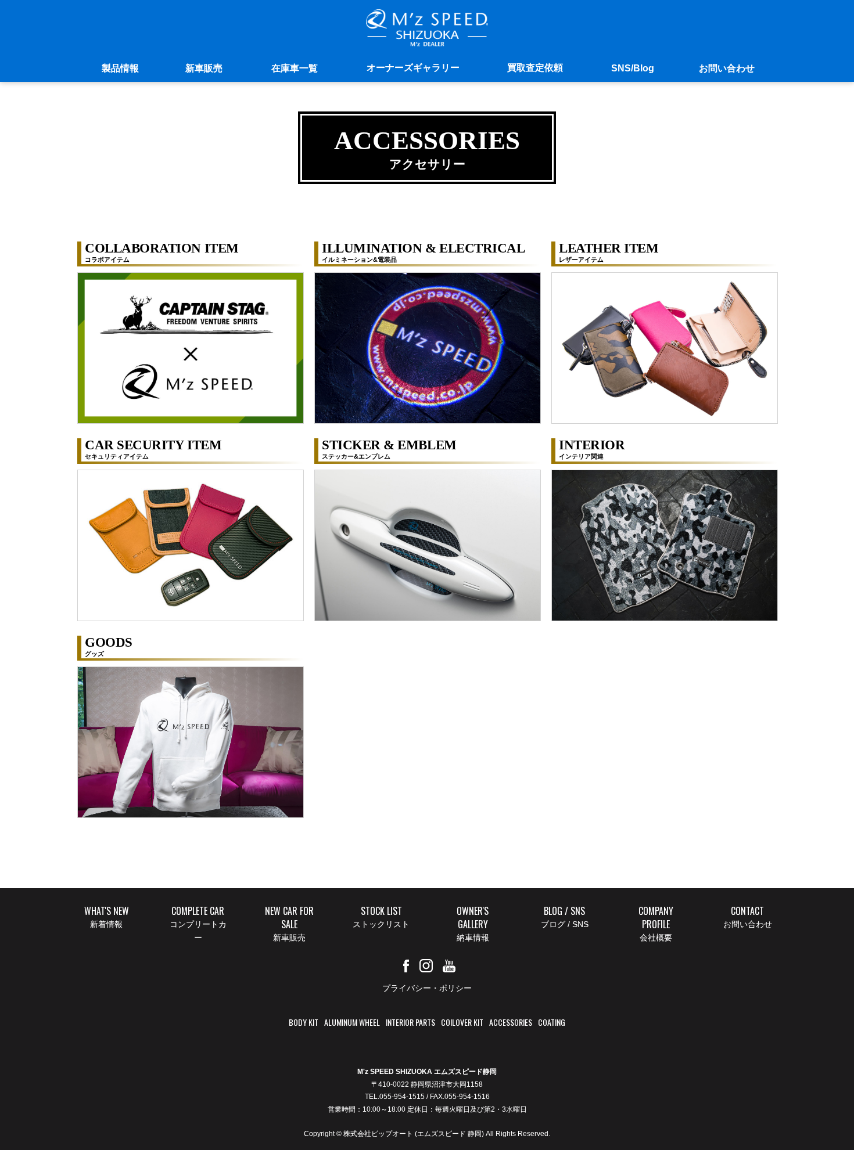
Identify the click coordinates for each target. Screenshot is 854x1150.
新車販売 (204, 68)
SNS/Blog (632, 68)
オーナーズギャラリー (413, 68)
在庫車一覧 (294, 68)
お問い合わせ (727, 68)
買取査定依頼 (535, 68)
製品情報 (120, 68)
